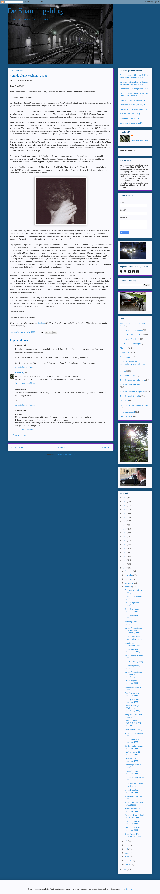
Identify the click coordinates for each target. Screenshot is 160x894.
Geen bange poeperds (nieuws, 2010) (134, 89)
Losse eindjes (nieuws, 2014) (131, 123)
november (129, 575)
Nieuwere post (16, 447)
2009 (125, 564)
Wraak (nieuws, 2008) (133, 729)
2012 (125, 552)
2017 (125, 533)
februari (128, 861)
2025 (125, 502)
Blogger (129, 889)
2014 (125, 544)
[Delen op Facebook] (53, 332)
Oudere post (106, 447)
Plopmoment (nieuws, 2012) (131, 118)
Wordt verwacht (126, 416)
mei (126, 849)
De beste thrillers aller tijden (131, 344)
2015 (125, 541)
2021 (125, 517)
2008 (125, 568)
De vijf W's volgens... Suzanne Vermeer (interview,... (133, 674)
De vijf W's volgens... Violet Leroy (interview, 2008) (133, 708)
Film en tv (124, 348)
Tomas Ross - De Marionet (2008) (133, 109)
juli (126, 841)
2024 (125, 505)
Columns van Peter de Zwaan (131, 334)
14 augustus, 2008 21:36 (25, 383)
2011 (125, 556)
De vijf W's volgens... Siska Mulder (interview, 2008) (133, 630)
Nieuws (123, 371)
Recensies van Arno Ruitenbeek (132, 380)
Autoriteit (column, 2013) (130, 114)
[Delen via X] (51, 332)
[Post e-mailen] (42, 332)
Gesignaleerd (125, 353)
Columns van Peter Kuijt (129, 339)
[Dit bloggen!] (49, 332)
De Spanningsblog (35, 11)
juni (126, 845)
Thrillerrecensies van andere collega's (134, 405)
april (127, 853)
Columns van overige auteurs (131, 330)
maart (127, 857)
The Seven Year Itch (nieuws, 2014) (134, 105)
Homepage (61, 447)
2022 (125, 513)
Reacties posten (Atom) (67, 455)
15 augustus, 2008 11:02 (24, 429)
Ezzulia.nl (41, 323)
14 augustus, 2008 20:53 (25, 367)
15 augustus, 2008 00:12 (25, 405)
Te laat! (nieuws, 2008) (134, 662)
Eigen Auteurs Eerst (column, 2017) (134, 100)
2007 (125, 869)
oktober (128, 579)
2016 (125, 537)
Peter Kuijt (20, 373)
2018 (125, 529)
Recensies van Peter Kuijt (130, 396)
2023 (125, 509)
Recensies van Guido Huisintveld (133, 384)
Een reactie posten (20, 435)
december (129, 571)
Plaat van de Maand (127, 375)
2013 (125, 548)
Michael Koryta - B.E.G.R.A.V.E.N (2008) (133, 723)
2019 (125, 525)
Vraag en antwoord (127, 412)
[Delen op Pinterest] (56, 332)
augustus (128, 587)
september (129, 583)
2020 (125, 521)
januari (128, 864)
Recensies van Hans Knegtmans (132, 391)
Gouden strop (125, 357)
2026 (125, 498)
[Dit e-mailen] (46, 332)
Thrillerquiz (124, 400)
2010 (125, 560)
